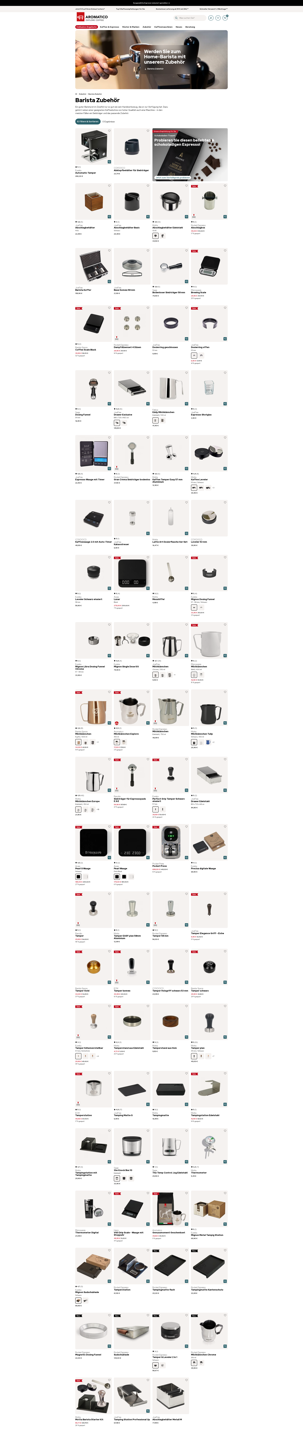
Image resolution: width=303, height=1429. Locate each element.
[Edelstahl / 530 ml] (155, 420)
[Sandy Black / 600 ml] (92, 742)
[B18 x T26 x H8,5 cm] (117, 423)
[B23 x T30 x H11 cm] (124, 423)
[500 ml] (124, 742)
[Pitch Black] (117, 877)
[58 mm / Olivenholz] (92, 1056)
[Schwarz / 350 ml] (194, 742)
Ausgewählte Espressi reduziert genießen (150, 3)
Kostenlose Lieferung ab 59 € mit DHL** (172, 9)
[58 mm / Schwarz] (208, 487)
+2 (98, 742)
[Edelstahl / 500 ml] (92, 809)
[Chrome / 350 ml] (155, 675)
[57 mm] (155, 809)
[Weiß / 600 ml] (194, 675)
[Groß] (155, 236)
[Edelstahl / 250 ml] (78, 809)
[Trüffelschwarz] (124, 1178)
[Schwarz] (78, 877)
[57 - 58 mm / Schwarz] (194, 607)
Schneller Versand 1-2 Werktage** (214, 9)
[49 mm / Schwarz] (194, 1056)
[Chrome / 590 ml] (163, 675)
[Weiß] (85, 877)
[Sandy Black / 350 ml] (85, 742)
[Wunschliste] (218, 18)
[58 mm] (201, 355)
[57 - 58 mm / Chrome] (201, 607)
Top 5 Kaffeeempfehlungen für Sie (130, 9)
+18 (98, 809)
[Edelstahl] (117, 1178)
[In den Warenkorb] (109, 161)
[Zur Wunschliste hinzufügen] (109, 130)
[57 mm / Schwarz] (201, 488)
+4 (98, 1056)
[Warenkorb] (225, 18)
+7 (213, 1056)
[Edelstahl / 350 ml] (85, 809)
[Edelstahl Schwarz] (131, 1178)
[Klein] (163, 236)
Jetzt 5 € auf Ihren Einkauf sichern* (90, 9)
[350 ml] (117, 742)
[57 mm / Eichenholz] (78, 1056)
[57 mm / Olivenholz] (85, 1056)
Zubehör (82, 94)
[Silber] (163, 1365)
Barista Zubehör (155, 68)
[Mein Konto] (211, 18)
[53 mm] (194, 355)
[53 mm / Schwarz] (194, 488)
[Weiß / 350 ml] (201, 742)
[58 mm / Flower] (208, 1056)
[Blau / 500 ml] (208, 742)
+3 (213, 488)
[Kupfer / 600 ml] (78, 742)
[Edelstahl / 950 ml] (201, 675)
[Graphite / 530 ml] (163, 420)
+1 (174, 675)
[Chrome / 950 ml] (170, 675)
